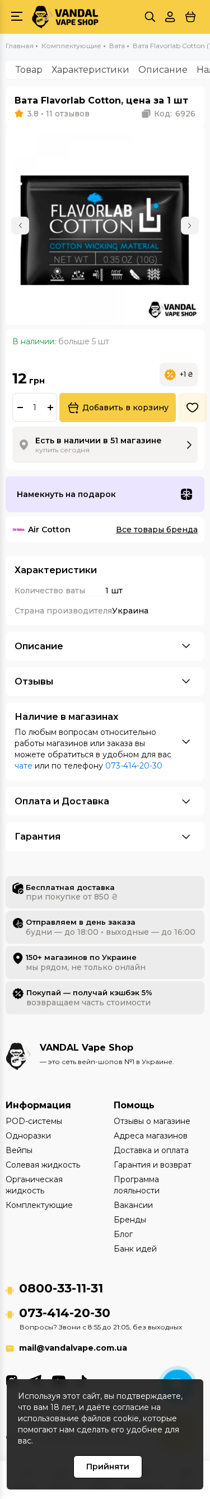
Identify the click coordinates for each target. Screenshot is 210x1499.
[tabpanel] (105, 225)
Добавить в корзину (125, 407)
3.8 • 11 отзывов (58, 114)
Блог (123, 1234)
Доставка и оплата (151, 1150)
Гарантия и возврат (153, 1165)
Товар (29, 69)
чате (23, 766)
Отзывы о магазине (152, 1121)
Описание (163, 69)
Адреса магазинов (151, 1136)
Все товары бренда (157, 529)
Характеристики (90, 69)
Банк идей (135, 1249)
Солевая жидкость (43, 1165)
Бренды (130, 1220)
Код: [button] (174, 114)
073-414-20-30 (133, 766)
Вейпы (19, 1150)
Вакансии (133, 1205)
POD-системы (34, 1121)
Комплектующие (39, 1205)
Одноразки (28, 1136)
